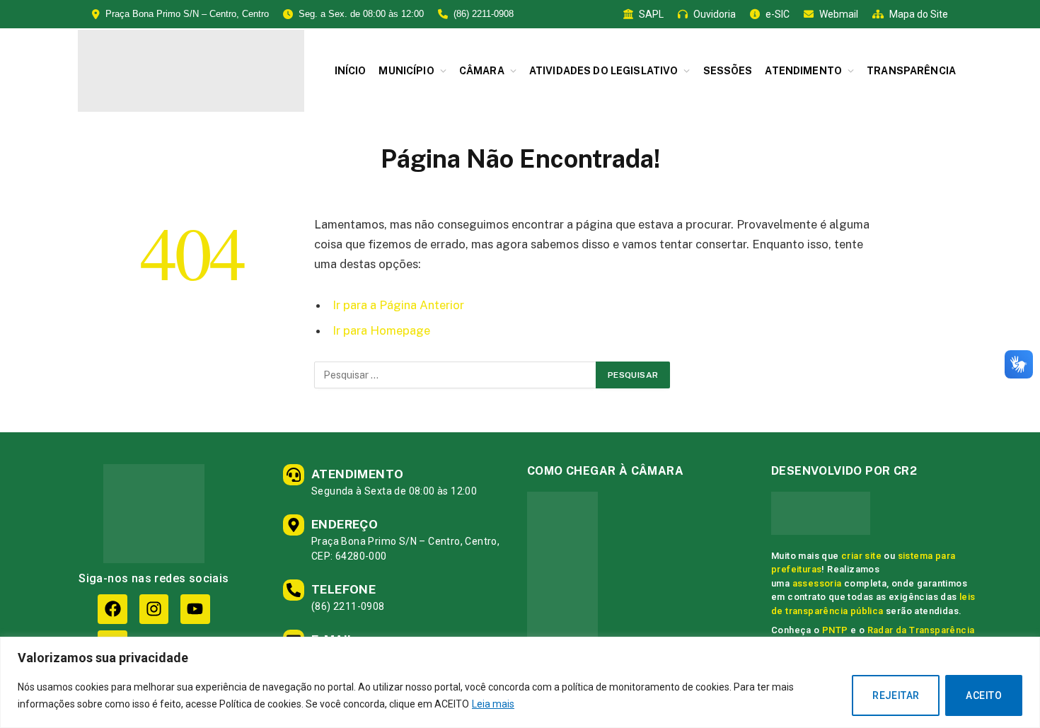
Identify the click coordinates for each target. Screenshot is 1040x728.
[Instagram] (153, 608)
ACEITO (984, 695)
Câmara (481, 70)
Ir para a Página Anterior (398, 305)
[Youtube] (194, 608)
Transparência (911, 70)
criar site (861, 555)
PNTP (835, 630)
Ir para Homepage (381, 330)
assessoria (817, 583)
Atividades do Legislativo (603, 70)
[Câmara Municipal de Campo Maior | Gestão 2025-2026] (191, 71)
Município (406, 70)
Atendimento (803, 70)
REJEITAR (895, 695)
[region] (520, 682)
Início (350, 70)
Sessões (728, 70)
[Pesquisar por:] (455, 375)
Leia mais (493, 704)
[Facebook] (112, 608)
